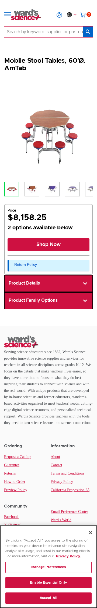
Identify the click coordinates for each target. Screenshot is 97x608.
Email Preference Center (69, 512)
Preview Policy (15, 490)
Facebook (11, 517)
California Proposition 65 (70, 490)
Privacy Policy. (68, 556)
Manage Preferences (48, 567)
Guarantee (11, 465)
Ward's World (61, 520)
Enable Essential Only (48, 582)
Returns (10, 473)
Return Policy (25, 264)
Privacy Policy (62, 482)
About (55, 457)
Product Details (24, 283)
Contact (56, 465)
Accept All (48, 598)
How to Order (14, 482)
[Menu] (7, 15)
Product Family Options (33, 300)
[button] (59, 15)
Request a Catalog (17, 457)
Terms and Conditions (67, 473)
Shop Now (48, 244)
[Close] (90, 533)
